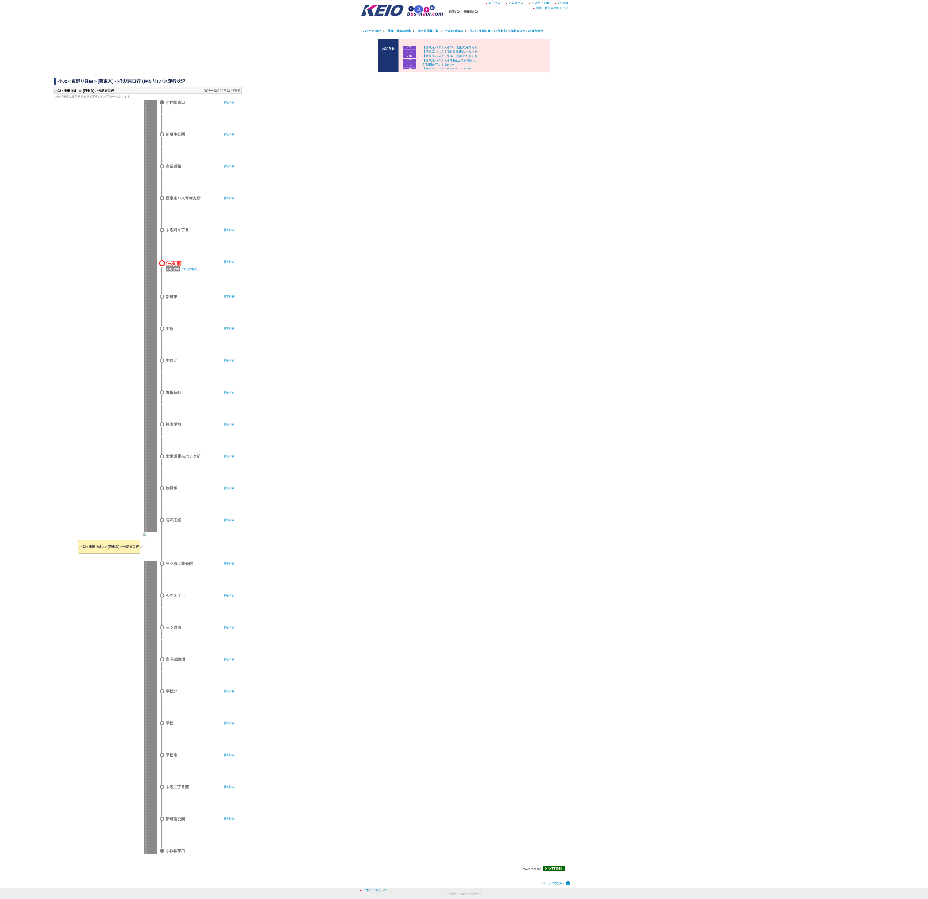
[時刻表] (230, 102)
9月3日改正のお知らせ (438, 64)
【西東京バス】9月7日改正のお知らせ (449, 60)
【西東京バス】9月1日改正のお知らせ (449, 69)
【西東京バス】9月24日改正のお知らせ (450, 51)
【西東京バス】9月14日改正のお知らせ (450, 56)
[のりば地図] (189, 269)
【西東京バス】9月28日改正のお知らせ (450, 47)
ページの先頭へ (553, 883)
